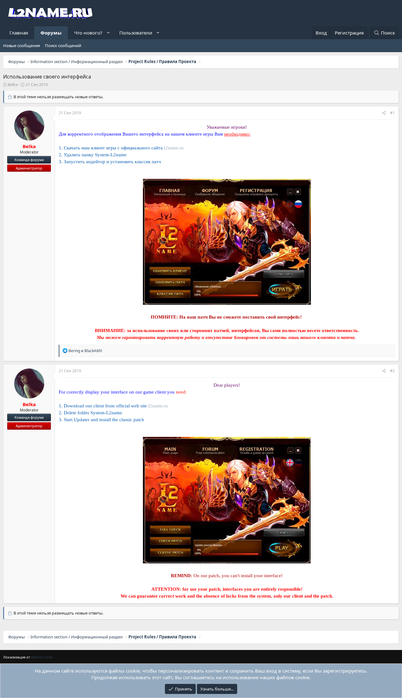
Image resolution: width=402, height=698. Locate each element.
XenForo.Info (42, 657)
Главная (18, 33)
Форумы (51, 33)
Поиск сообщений (63, 45)
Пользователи (135, 33)
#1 (392, 112)
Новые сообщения (21, 45)
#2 (392, 370)
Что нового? (88, 33)
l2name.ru (174, 147)
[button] (108, 32)
